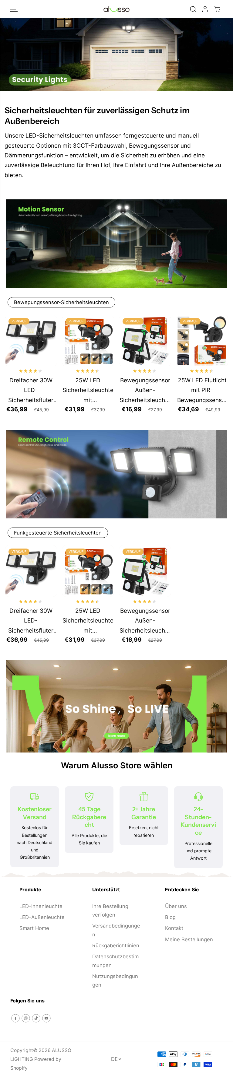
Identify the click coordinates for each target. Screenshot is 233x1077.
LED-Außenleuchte (42, 917)
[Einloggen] (205, 9)
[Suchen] (192, 9)
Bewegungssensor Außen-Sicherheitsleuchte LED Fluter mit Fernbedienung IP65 (145, 391)
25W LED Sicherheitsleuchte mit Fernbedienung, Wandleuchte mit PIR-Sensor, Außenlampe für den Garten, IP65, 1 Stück (87, 391)
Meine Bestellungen (189, 939)
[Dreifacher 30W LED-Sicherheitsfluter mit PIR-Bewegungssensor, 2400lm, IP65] (30, 340)
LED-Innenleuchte (40, 906)
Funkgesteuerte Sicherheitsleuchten (58, 533)
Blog (170, 917)
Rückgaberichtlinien (115, 945)
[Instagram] (26, 1018)
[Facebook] (15, 1018)
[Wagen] (217, 9)
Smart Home (34, 928)
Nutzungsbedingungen (115, 980)
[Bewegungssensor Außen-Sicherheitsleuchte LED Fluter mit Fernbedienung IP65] (145, 340)
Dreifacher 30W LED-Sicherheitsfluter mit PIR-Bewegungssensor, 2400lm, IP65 (31, 391)
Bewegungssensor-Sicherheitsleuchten (61, 302)
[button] (14, 9)
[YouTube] (46, 1018)
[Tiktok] (36, 1018)
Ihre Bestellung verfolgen (110, 910)
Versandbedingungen (116, 930)
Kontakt (174, 928)
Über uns (176, 906)
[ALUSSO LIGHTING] (116, 9)
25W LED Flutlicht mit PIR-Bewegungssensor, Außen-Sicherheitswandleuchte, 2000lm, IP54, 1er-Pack (202, 391)
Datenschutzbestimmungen (115, 960)
